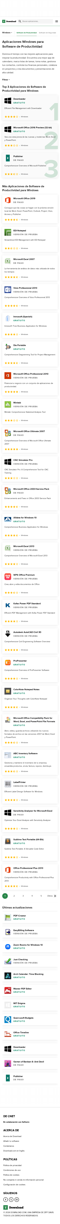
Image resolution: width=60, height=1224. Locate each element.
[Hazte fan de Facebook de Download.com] (5, 1199)
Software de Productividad (27, 33)
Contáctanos (8, 1146)
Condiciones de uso (12, 1170)
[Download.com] (9, 21)
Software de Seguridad (47, 33)
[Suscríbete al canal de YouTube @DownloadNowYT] (17, 1199)
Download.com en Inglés (14, 1151)
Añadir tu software (11, 1141)
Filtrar (5, 79)
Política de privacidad (12, 1165)
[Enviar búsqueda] (20, 21)
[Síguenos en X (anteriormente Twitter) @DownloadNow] (11, 1199)
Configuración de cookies (14, 1184)
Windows (6, 32)
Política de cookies (11, 1175)
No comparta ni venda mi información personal (23, 1180)
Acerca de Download (12, 1136)
